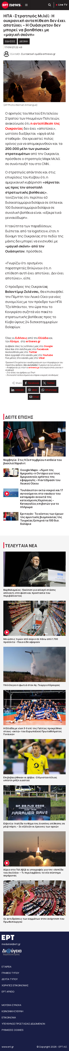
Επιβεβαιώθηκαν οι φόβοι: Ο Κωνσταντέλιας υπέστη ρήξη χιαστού (30, 779)
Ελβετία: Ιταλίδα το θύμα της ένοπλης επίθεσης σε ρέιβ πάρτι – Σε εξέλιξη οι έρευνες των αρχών (34, 825)
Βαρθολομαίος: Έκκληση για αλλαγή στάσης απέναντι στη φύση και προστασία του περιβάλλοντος (29, 592)
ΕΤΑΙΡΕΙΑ (6, 966)
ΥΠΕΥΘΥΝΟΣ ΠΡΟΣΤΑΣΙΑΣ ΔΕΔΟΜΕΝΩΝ (23, 1023)
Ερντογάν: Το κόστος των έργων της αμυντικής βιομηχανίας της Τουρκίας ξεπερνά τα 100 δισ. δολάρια (41, 519)
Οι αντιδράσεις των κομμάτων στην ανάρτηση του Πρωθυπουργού (33, 920)
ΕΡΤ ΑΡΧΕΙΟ (8, 991)
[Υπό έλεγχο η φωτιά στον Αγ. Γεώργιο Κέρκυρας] (34, 664)
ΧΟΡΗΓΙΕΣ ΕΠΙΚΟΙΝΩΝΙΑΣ (15, 985)
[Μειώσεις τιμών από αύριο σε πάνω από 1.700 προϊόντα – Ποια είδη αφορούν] (34, 618)
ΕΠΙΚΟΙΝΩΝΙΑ (9, 1017)
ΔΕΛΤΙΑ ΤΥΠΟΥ (10, 979)
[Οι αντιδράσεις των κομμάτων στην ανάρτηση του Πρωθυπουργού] (34, 898)
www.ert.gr (8, 1046)
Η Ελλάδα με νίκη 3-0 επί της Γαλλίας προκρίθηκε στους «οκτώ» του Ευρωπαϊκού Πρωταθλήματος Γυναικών (32, 731)
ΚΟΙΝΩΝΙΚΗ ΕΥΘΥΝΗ (12, 1011)
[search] (49, 5)
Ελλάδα (43, 338)
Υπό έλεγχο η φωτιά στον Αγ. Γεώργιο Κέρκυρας (31, 685)
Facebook (43, 349)
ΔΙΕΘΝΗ (23, 41)
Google (48, 346)
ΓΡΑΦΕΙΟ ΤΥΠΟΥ (10, 972)
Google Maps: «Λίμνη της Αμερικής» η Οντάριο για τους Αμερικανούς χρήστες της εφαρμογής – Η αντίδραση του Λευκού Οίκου (40, 476)
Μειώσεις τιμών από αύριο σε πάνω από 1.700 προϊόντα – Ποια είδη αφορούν (30, 640)
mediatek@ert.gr (11, 944)
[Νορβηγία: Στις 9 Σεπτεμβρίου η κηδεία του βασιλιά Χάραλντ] (34, 439)
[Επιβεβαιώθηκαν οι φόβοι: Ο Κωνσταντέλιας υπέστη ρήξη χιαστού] (34, 756)
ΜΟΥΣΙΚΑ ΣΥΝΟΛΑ (11, 1005)
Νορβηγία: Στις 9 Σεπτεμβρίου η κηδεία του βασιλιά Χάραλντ (32, 461)
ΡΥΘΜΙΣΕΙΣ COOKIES (12, 1029)
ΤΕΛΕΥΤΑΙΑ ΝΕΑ (21, 546)
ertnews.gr (33, 367)
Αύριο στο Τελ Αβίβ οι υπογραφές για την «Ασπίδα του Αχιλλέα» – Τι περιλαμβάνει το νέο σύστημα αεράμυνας (33, 872)
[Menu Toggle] (26, 5)
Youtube (48, 355)
